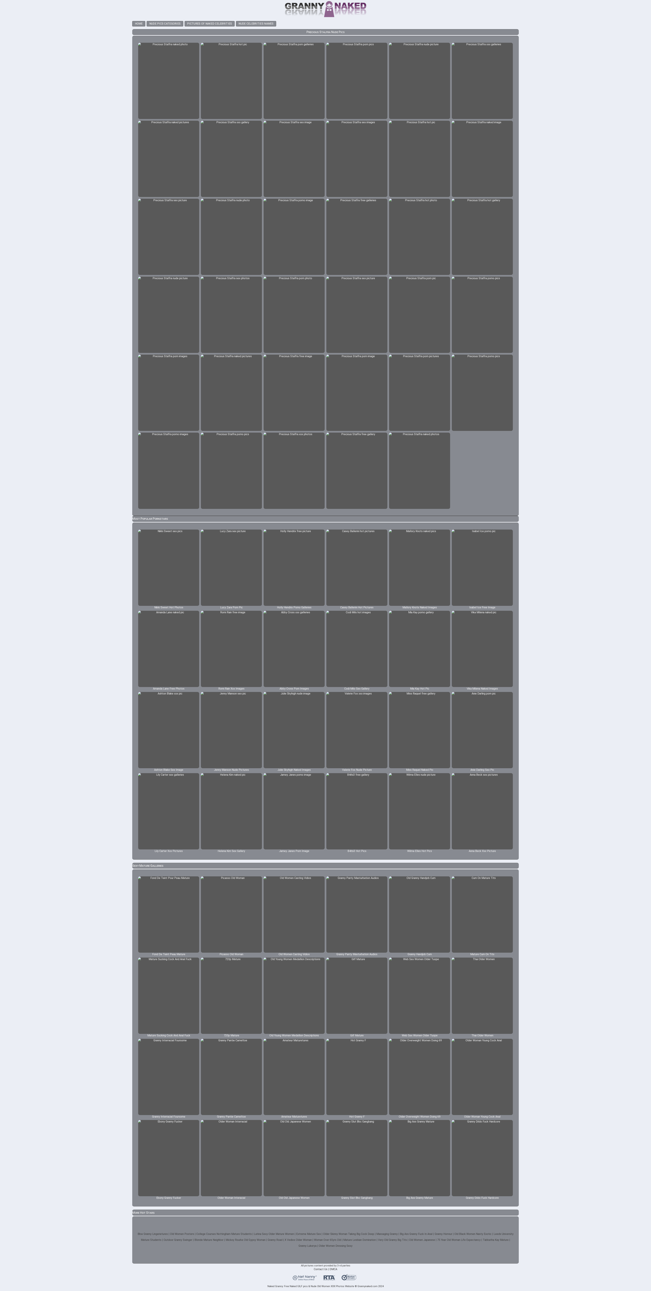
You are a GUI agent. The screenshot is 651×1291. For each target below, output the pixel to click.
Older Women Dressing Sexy (335, 1245)
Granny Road (275, 1240)
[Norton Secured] (349, 1279)
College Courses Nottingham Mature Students (224, 1234)
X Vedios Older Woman (298, 1240)
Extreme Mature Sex (308, 1234)
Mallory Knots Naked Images (419, 607)
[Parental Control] (305, 1279)
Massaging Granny (387, 1234)
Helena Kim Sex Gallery (231, 851)
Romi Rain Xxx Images (231, 688)
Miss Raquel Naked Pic (419, 769)
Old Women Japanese (422, 1240)
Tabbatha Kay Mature (496, 1240)
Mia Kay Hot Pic (419, 688)
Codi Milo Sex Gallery (356, 688)
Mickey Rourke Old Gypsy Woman (245, 1240)
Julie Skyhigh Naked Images (294, 769)
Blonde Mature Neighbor (208, 1240)
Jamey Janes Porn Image (294, 851)
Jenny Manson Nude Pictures (231, 769)
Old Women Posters (182, 1234)
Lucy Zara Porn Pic (231, 607)
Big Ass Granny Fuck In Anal (416, 1234)
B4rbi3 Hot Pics (357, 851)
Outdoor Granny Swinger (178, 1240)
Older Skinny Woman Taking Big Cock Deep (348, 1234)
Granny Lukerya (308, 1245)
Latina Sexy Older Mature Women (274, 1234)
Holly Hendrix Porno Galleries (294, 607)
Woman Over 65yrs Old (327, 1240)
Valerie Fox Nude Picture (357, 769)
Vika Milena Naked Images (482, 688)
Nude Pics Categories (165, 23)
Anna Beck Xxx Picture (482, 851)
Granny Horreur (443, 1234)
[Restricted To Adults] (329, 1279)
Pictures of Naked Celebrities (209, 23)
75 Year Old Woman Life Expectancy (459, 1240)
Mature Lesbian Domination (359, 1240)
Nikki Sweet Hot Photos (168, 607)
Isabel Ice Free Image (482, 607)
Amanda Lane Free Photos (168, 688)
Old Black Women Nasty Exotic (472, 1234)
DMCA (333, 1269)
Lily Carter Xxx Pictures (169, 851)
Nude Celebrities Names (256, 23)
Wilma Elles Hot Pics (419, 851)
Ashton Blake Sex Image (168, 769)
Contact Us (320, 1269)
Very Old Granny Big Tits (392, 1240)
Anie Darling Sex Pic (482, 769)
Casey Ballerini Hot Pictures (356, 607)
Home (139, 23)
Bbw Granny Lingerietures (153, 1234)
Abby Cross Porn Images (294, 688)
